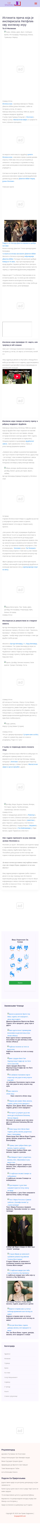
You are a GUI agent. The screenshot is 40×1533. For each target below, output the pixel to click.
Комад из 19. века (8, 262)
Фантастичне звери (20, 120)
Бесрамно (32, 825)
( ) (24, 828)
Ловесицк (31, 815)
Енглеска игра (7, 104)
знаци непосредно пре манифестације (15, 1457)
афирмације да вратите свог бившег (14, 1465)
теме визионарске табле (10, 1468)
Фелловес (17, 548)
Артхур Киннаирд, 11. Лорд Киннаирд (23, 644)
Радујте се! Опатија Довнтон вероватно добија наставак (19, 244)
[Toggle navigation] (36, 4)
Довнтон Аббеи (7, 259)
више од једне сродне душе (12, 1461)
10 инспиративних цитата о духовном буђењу (17, 1495)
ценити (30, 154)
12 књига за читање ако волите (19, 254)
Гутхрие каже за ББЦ (30, 734)
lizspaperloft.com (20, 1516)
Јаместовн (30, 820)
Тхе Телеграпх (31, 548)
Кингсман (29, 117)
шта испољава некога (9, 1472)
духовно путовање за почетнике (13, 1454)
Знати (20, 983)
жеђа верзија (29, 256)
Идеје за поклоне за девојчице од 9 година (16, 1505)
